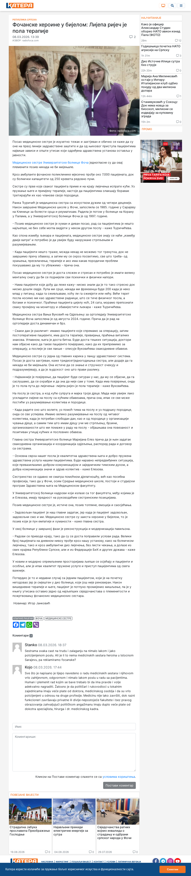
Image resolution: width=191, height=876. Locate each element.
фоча (39, 618)
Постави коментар (119, 785)
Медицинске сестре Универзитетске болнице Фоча (50, 162)
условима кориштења (119, 776)
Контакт (99, 861)
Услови (110, 861)
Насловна (47, 861)
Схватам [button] (172, 869)
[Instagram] (170, 861)
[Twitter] (163, 861)
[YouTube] (177, 861)
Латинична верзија (129, 861)
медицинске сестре (58, 618)
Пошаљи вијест (81, 861)
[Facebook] (156, 861)
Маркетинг (62, 861)
